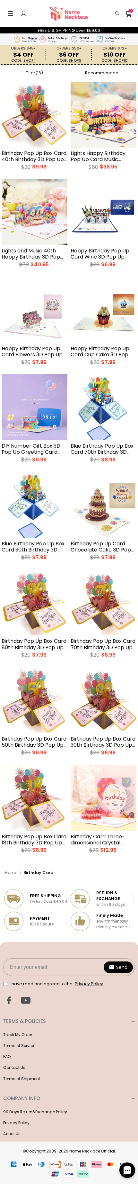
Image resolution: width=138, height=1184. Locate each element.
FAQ (7, 1056)
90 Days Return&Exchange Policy (35, 1112)
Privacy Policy (16, 1122)
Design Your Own (35, 169)
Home (11, 873)
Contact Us (14, 1067)
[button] (10, 13)
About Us (12, 1133)
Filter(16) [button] (34, 73)
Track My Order (17, 1034)
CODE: (23, 60)
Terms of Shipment (21, 1078)
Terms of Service (19, 1045)
